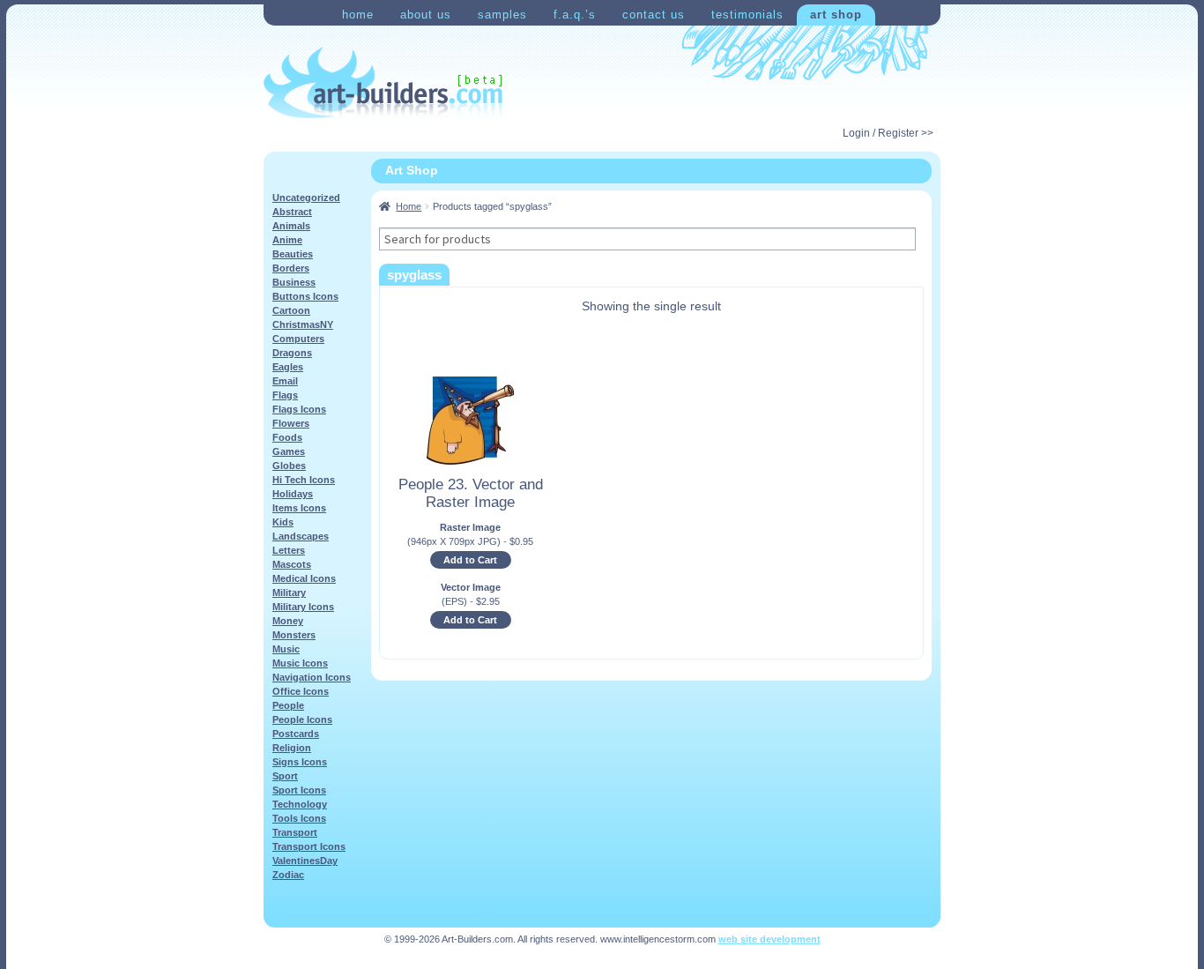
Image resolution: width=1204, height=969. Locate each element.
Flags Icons (299, 409)
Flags (285, 395)
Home (358, 14)
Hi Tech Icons (303, 479)
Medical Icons (304, 578)
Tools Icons (299, 818)
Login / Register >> (888, 133)
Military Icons (303, 606)
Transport (294, 832)
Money (287, 620)
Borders (290, 268)
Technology (299, 804)
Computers (298, 338)
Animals (291, 225)
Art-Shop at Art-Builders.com (383, 83)
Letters (288, 550)
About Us (425, 14)
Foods (287, 437)
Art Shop (836, 14)
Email (285, 381)
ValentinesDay (305, 860)
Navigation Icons (311, 677)
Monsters (294, 635)
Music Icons (300, 663)
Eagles (287, 367)
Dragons (292, 352)
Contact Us (653, 14)
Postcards (295, 733)
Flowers (290, 423)
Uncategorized (306, 197)
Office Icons (300, 691)
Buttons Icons (305, 296)
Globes (289, 465)
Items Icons (299, 508)
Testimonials (747, 14)
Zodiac (288, 874)
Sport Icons (299, 790)
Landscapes (300, 536)
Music (286, 649)
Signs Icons (299, 762)
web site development (769, 939)
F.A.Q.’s (575, 14)
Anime (287, 240)
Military (289, 592)
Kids (283, 522)
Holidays (292, 493)
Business (294, 282)
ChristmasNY (302, 324)
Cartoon (291, 310)
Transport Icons (309, 846)
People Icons (302, 719)
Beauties (292, 254)
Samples (502, 14)
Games (288, 451)
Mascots (291, 564)
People (288, 705)
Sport (285, 776)
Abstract (292, 211)
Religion (291, 747)
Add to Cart (470, 560)
